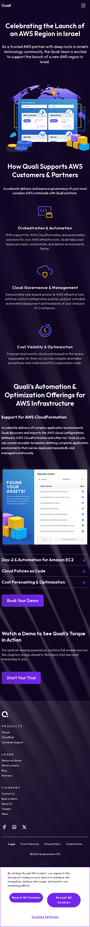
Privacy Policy (52, 844)
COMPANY (11, 787)
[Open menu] (83, 5)
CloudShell (8, 737)
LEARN (8, 754)
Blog (4, 770)
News (5, 813)
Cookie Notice (74, 844)
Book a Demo (9, 798)
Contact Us (8, 793)
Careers (6, 808)
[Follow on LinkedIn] (14, 828)
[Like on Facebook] (4, 828)
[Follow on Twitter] (24, 828)
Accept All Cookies (64, 900)
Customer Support (12, 742)
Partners (7, 775)
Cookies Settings (45, 917)
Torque (6, 732)
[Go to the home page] (6, 5)
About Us (7, 803)
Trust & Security (30, 844)
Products (12, 726)
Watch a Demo (10, 765)
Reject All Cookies (26, 897)
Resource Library (12, 760)
